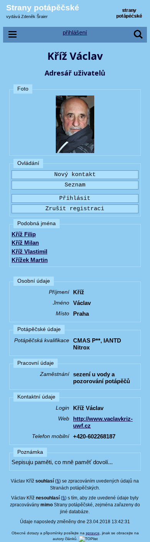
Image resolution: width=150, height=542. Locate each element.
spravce (93, 533)
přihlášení (75, 32)
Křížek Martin (30, 260)
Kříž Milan (25, 242)
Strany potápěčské (42, 7)
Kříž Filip (24, 234)
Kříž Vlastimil (29, 251)
